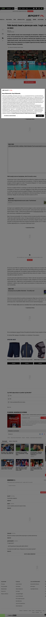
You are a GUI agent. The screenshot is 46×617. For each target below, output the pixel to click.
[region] (23, 103)
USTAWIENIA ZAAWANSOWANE (10, 115)
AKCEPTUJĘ (40, 115)
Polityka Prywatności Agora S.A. (30, 113)
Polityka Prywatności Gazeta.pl (18, 113)
